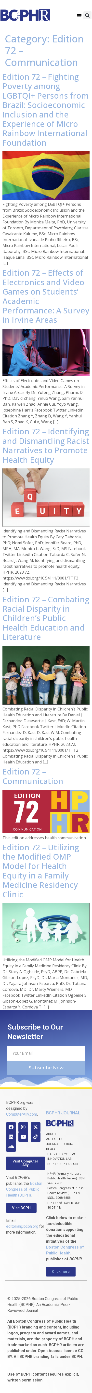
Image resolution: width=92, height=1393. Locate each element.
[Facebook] (11, 1127)
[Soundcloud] (11, 1147)
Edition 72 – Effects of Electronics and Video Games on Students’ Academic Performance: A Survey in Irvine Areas (45, 296)
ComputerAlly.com (21, 1114)
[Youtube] (23, 1137)
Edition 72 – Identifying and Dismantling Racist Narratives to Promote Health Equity (45, 445)
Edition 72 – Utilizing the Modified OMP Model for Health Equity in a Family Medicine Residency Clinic (40, 871)
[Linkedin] (11, 1137)
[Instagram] (23, 1127)
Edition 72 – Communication (32, 776)
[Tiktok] (35, 1137)
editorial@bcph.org (22, 1226)
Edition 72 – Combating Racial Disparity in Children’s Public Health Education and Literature (45, 618)
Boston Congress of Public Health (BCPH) (24, 1189)
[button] (79, 15)
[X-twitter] (35, 1127)
